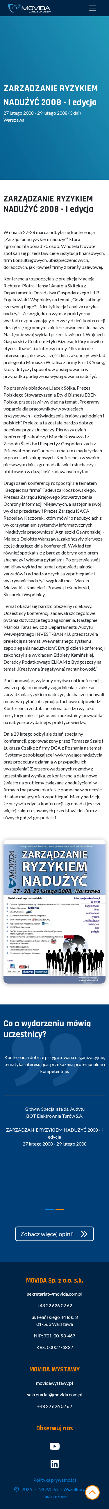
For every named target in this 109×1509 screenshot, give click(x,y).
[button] (54, 1234)
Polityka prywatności (54, 1480)
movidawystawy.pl (54, 1383)
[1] (49, 1209)
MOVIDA (48, 1489)
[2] (60, 1209)
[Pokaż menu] (93, 8)
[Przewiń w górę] (92, 1492)
